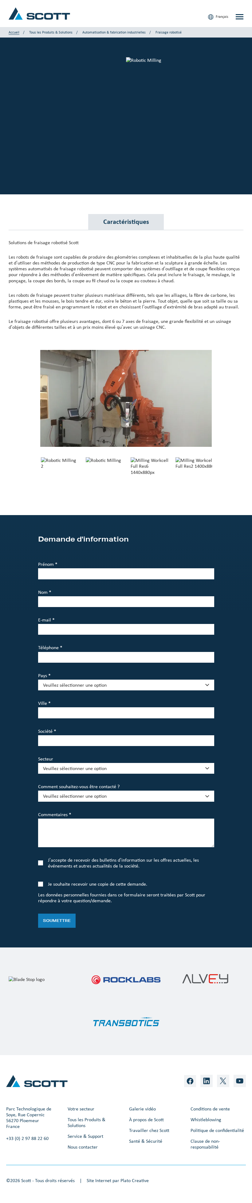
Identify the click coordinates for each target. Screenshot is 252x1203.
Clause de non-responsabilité (205, 1144)
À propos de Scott (146, 1119)
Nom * (44, 592)
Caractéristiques (126, 221)
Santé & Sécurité (145, 1141)
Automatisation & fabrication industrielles (114, 32)
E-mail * (46, 620)
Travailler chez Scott (149, 1130)
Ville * (44, 703)
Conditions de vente (210, 1109)
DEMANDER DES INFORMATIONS (49, 137)
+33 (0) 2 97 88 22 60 (27, 1138)
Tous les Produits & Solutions (51, 32)
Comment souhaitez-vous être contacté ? (79, 786)
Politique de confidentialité (217, 1130)
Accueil (14, 32)
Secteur (45, 759)
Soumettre (57, 920)
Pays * (44, 675)
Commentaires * (54, 814)
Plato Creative (134, 1180)
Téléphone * (50, 647)
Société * (47, 731)
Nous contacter (83, 1147)
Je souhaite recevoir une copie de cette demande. (97, 884)
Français (221, 16)
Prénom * (47, 564)
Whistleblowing (206, 1119)
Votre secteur (81, 1109)
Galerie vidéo (142, 1109)
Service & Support (85, 1136)
